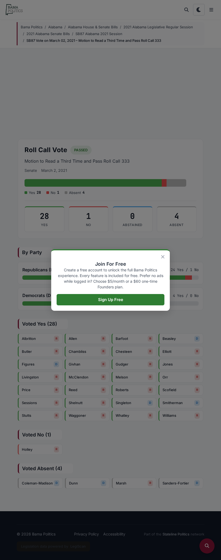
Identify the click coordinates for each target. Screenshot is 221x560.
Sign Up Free (110, 299)
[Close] (162, 257)
